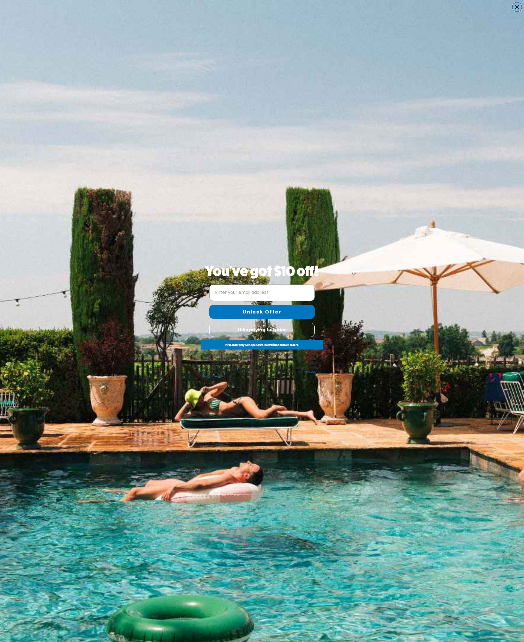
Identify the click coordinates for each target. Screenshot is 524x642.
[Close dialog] (517, 7)
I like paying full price (262, 330)
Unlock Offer (262, 311)
